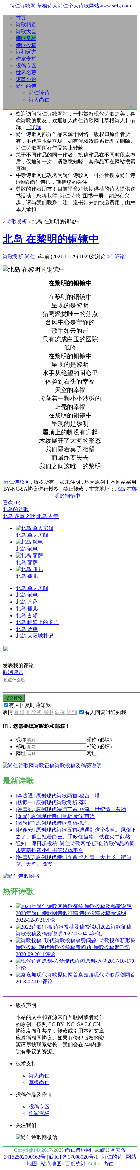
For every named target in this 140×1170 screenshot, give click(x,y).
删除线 (34, 712)
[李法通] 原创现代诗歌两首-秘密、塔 (58, 795)
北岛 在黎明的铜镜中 (51, 239)
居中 (48, 712)
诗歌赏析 (26, 38)
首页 (21, 17)
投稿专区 (26, 65)
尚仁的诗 (26, 86)
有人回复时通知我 (30, 705)
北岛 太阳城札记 (34, 636)
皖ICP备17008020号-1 (73, 1157)
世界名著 (26, 72)
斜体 (60, 712)
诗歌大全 (26, 31)
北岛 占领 (27, 615)
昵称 (21, 739)
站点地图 (51, 1163)
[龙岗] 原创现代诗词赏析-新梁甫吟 (55, 816)
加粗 (19, 712)
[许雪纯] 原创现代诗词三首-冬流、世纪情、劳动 (71, 809)
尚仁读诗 (39, 93)
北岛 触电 (27, 595)
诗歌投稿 (26, 45)
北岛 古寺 (47, 516)
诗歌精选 (26, 24)
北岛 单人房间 (32, 588)
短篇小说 (26, 79)
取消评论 (13, 672)
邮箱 (21, 746)
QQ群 (33, 127)
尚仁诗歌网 (17, 482)
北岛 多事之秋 (19, 516)
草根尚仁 (39, 1082)
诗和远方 (26, 52)
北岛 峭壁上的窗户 (37, 622)
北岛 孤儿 (27, 608)
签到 (71, 712)
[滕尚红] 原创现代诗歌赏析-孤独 (53, 823)
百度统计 (75, 1163)
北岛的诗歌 (16, 509)
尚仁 (30, 256)
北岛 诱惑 (27, 629)
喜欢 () (11, 502)
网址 (21, 753)
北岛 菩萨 (27, 602)
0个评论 (116, 256)
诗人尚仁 (39, 99)
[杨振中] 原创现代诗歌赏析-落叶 (53, 802)
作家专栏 (26, 58)
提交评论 (13, 697)
